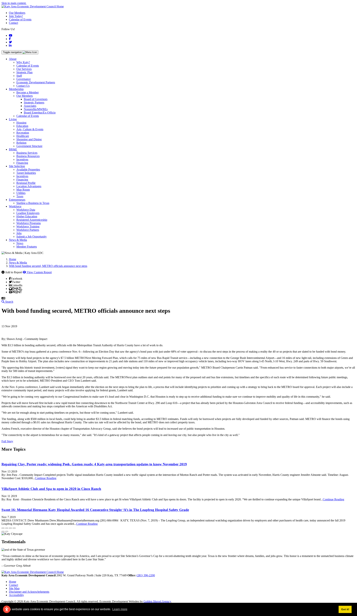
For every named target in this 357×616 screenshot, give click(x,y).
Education (22, 126)
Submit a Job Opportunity (31, 236)
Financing (22, 162)
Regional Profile (26, 182)
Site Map (14, 588)
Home (12, 581)
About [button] (12, 59)
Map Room (23, 189)
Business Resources (28, 156)
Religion (21, 142)
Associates (30, 105)
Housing (21, 122)
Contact (13, 22)
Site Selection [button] (17, 166)
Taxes (19, 196)
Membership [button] (16, 89)
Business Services (26, 152)
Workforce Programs (28, 223)
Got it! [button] (345, 609)
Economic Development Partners (35, 82)
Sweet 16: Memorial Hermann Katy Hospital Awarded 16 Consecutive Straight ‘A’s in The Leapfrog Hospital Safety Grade (95, 510)
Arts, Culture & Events (29, 129)
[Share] (6, 528)
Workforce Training (27, 226)
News (19, 243)
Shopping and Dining (29, 139)
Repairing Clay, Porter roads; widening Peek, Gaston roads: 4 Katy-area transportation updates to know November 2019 (94, 464)
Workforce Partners (27, 229)
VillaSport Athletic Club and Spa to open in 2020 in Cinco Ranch (51, 489)
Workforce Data (25, 209)
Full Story (7, 441)
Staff (19, 75)
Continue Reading (45, 478)
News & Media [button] (18, 239)
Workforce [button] (15, 206)
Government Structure (29, 146)
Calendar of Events (20, 19)
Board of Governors (35, 99)
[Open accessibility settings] (6, 609)
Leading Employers (27, 213)
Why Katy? (23, 62)
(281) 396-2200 (145, 575)
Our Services (24, 69)
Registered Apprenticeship (31, 219)
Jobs (19, 233)
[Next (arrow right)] (6, 531)
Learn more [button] (119, 609)
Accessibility (16, 595)
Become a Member (27, 92)
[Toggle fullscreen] (10, 528)
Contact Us (23, 85)
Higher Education (26, 216)
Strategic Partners (34, 102)
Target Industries (26, 172)
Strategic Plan (24, 72)
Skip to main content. (13, 3)
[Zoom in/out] (14, 528)
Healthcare (22, 136)
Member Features (26, 246)
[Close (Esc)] (2, 528)
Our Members (17, 12)
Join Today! (16, 16)
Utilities (20, 193)
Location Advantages (28, 186)
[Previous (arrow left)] (2, 531)
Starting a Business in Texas (32, 203)
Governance (23, 79)
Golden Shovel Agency (157, 601)
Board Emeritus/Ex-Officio (40, 112)
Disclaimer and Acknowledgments (29, 591)
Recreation (22, 132)
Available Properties (28, 169)
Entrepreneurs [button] (17, 199)
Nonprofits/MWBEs (36, 109)
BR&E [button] (13, 149)
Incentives (22, 159)
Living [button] (13, 119)
